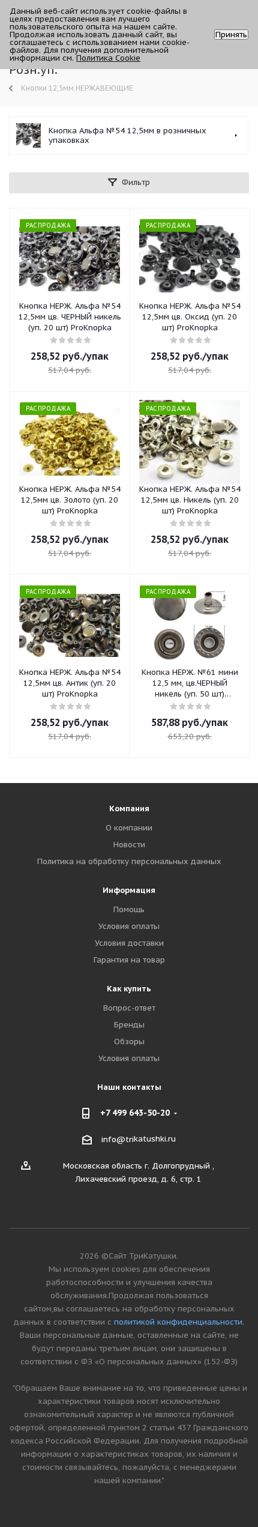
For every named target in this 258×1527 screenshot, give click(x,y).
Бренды (129, 1025)
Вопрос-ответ (129, 1008)
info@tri (117, 1139)
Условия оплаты (129, 926)
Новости (129, 844)
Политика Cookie (108, 58)
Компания (129, 808)
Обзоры (129, 1041)
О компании (129, 828)
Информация (129, 890)
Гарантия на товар (129, 960)
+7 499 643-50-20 (135, 1112)
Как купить (129, 989)
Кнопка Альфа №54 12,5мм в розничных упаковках (127, 135)
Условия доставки (129, 943)
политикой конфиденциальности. (179, 1322)
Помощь (129, 909)
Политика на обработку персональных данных (129, 861)
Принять (231, 34)
